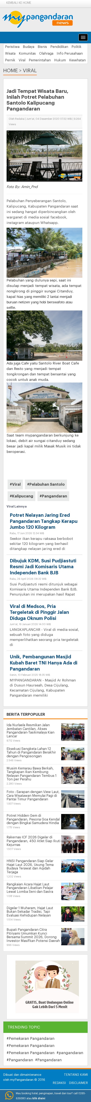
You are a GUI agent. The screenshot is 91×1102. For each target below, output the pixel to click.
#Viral (15, 484)
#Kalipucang (21, 496)
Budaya (28, 47)
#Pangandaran (53, 496)
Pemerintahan (40, 60)
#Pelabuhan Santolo (46, 484)
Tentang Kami (76, 1074)
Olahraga (46, 53)
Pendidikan (59, 47)
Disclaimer (78, 1083)
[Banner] (47, 986)
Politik (76, 47)
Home (10, 70)
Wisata (10, 53)
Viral (22, 60)
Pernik (10, 60)
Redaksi (59, 1083)
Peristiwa (12, 47)
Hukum (60, 60)
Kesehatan (77, 60)
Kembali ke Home (18, 2)
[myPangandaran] (42, 19)
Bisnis (42, 47)
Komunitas (27, 53)
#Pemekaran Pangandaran (30, 1038)
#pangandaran (70, 1053)
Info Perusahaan (70, 53)
